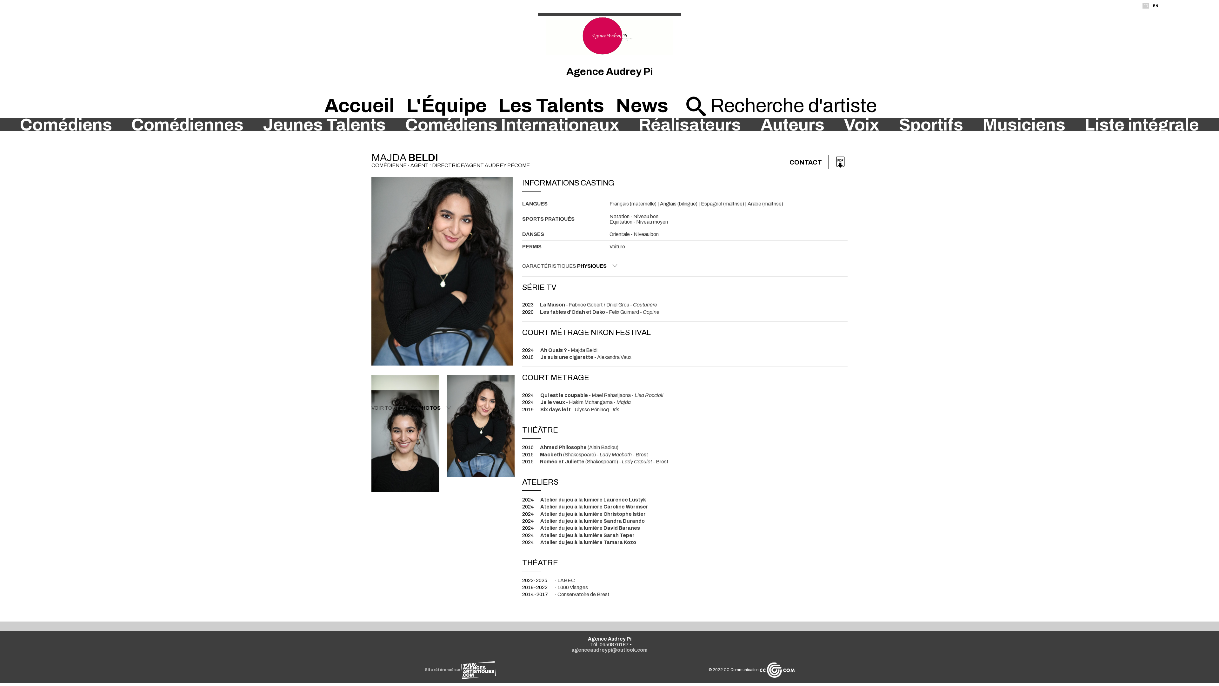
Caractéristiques (564, 266)
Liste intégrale (1142, 125)
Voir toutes (406, 408)
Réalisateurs (690, 125)
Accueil (359, 105)
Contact (805, 162)
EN (1155, 6)
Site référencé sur (443, 670)
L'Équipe (446, 105)
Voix (861, 125)
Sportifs (931, 125)
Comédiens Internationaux (512, 125)
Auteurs (792, 125)
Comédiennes (187, 125)
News (642, 105)
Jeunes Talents (324, 125)
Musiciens (1024, 125)
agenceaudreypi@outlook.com (609, 650)
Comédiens (66, 125)
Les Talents (551, 105)
